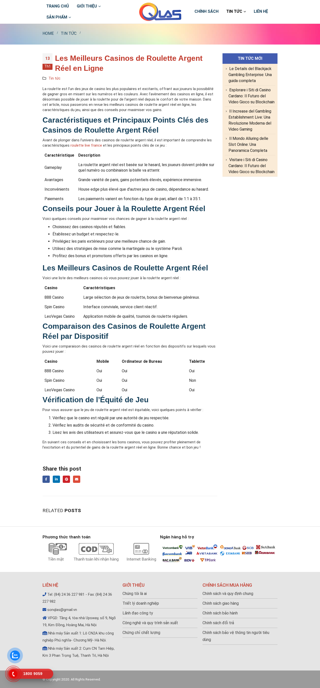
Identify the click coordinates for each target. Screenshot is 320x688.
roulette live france (86, 145)
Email (76, 479)
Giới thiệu (87, 6)
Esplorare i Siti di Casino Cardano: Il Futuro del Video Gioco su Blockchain (251, 96)
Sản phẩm (56, 17)
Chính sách (206, 11)
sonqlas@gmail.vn (62, 609)
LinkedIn (56, 479)
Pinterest (66, 479)
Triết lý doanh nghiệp (140, 603)
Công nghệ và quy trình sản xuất (150, 622)
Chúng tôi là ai (134, 593)
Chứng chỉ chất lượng (141, 632)
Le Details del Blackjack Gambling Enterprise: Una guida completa (250, 74)
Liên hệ (261, 11)
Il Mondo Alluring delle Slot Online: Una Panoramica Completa (248, 144)
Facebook (46, 479)
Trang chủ (57, 6)
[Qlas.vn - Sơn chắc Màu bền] (160, 12)
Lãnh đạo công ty (137, 613)
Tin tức (234, 11)
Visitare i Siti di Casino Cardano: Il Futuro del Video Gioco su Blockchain (251, 165)
